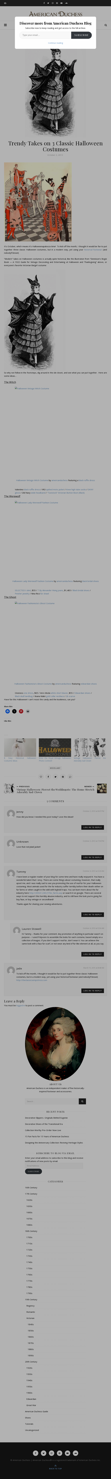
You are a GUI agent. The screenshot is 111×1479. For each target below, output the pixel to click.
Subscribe (81, 35)
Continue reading (55, 43)
